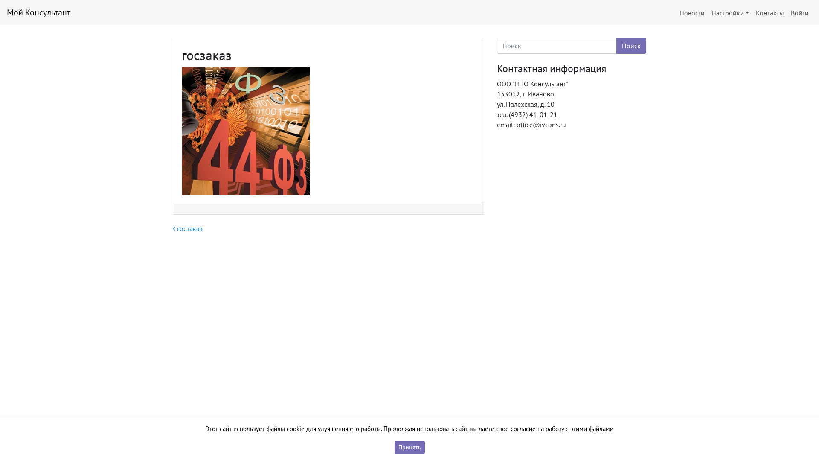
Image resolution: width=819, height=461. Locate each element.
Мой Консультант (38, 12)
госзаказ (189, 228)
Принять (409, 447)
